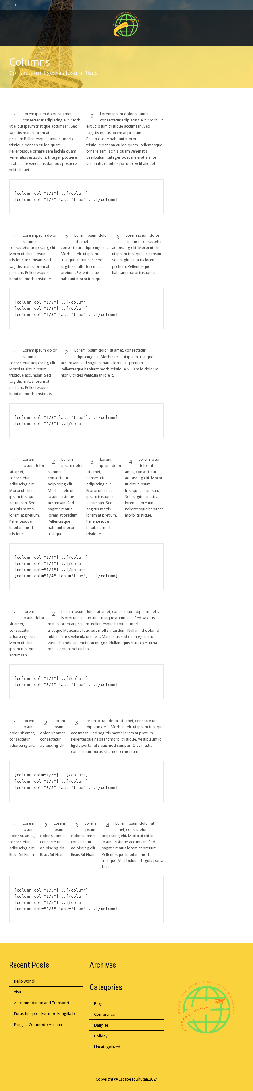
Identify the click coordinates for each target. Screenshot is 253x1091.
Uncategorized (107, 1046)
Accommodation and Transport (41, 1002)
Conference (104, 1014)
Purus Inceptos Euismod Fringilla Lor (46, 1013)
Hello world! (24, 981)
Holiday (100, 1036)
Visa (17, 992)
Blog (98, 1003)
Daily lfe (101, 1025)
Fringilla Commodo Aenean (38, 1024)
